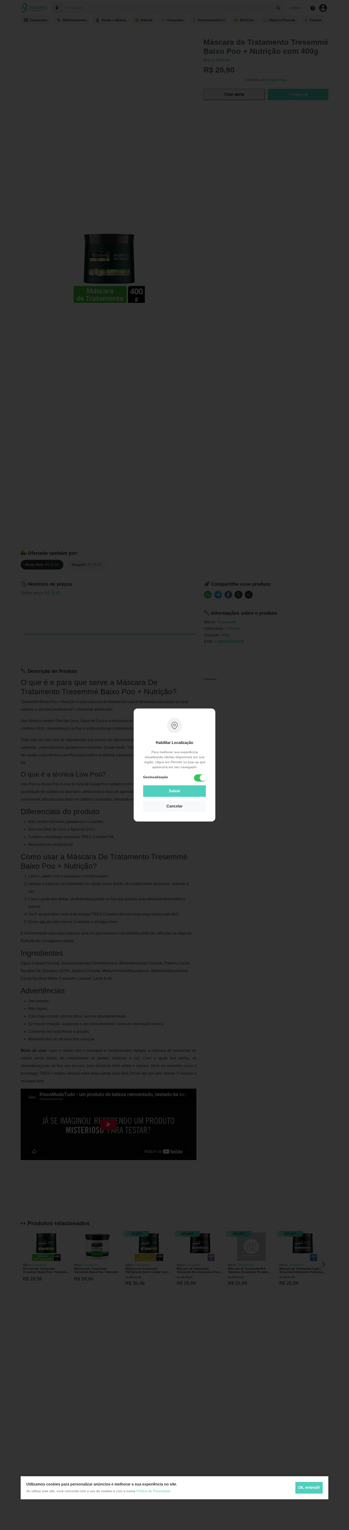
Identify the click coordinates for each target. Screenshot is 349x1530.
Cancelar (174, 806)
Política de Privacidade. (153, 1491)
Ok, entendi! (309, 1488)
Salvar (174, 791)
